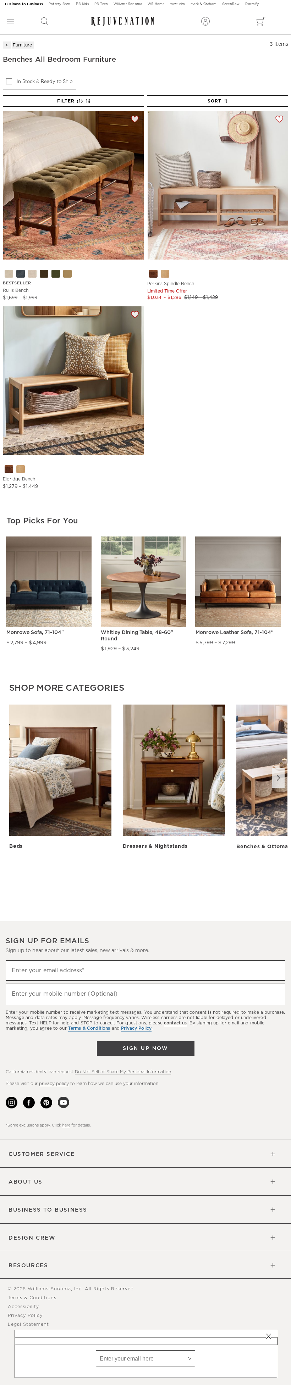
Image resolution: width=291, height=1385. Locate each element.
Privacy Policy (25, 1315)
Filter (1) (70, 101)
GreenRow (231, 4)
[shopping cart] (261, 21)
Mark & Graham (203, 4)
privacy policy (54, 1083)
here (66, 1125)
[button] (44, 21)
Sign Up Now (145, 1048)
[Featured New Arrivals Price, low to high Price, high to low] (218, 104)
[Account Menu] (205, 21)
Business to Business (24, 4)
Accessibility (23, 1307)
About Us (26, 1182)
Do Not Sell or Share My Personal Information (123, 1072)
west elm (177, 4)
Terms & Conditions (32, 1298)
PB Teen (101, 4)
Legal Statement (28, 1324)
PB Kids (82, 4)
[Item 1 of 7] (73, 185)
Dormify (251, 4)
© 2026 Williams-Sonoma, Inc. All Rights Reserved (71, 1289)
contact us (175, 1023)
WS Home (156, 4)
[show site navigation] (10, 21)
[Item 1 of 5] (217, 185)
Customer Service (42, 1154)
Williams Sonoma (128, 4)
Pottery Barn (59, 4)
